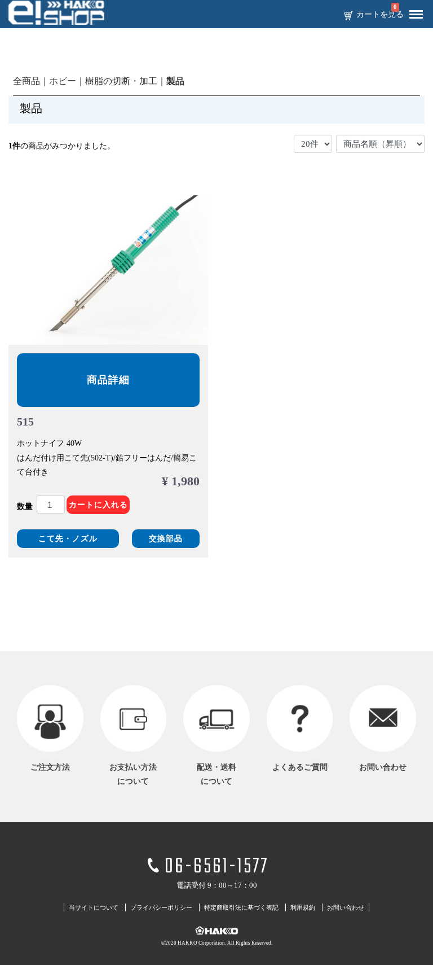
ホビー (62, 81)
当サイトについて (93, 908)
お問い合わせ (345, 908)
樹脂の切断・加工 (121, 81)
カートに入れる (98, 505)
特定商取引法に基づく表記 (241, 908)
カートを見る (380, 15)
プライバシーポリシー (161, 908)
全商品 (26, 81)
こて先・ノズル (68, 538)
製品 (175, 81)
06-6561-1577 (216, 867)
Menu (416, 14)
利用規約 (302, 908)
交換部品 (166, 538)
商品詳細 (108, 379)
